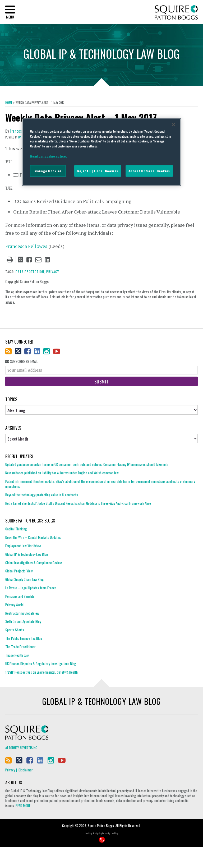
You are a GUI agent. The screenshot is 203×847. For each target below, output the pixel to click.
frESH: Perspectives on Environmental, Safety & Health (41, 672)
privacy (52, 271)
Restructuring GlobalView (22, 613)
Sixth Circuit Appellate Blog (23, 621)
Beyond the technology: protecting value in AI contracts (41, 494)
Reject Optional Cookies (97, 170)
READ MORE (23, 805)
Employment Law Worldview (23, 545)
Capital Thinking (16, 528)
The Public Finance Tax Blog (23, 638)
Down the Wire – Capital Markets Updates (33, 537)
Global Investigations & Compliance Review (33, 562)
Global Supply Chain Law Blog (24, 579)
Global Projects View (19, 570)
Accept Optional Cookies (149, 170)
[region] (101, 152)
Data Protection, (30, 271)
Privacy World (14, 604)
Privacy (10, 769)
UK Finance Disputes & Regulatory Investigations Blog (40, 663)
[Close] (173, 124)
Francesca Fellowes (26, 246)
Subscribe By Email (23, 361)
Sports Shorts (14, 629)
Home (8, 102)
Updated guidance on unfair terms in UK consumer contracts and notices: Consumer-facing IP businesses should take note (86, 464)
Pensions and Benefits (20, 596)
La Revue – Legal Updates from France (30, 587)
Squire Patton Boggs (176, 12)
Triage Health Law (17, 655)
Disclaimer (26, 769)
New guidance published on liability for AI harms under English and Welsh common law (62, 472)
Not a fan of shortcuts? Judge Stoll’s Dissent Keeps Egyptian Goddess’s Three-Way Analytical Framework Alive (78, 503)
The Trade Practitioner (20, 646)
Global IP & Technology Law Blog (26, 554)
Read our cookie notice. (48, 155)
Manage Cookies (48, 170)
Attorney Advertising (21, 747)
